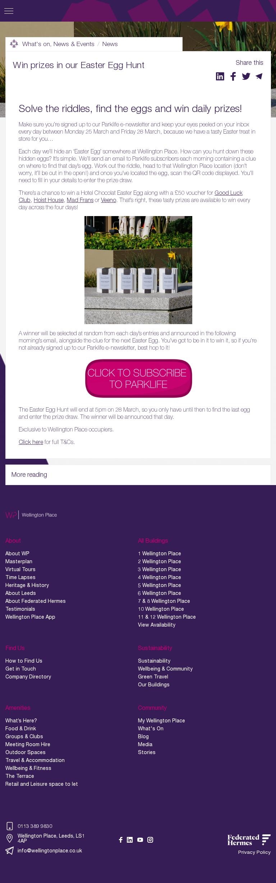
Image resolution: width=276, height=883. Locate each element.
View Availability (156, 624)
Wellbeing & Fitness (28, 768)
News (110, 44)
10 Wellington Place (161, 608)
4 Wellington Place (159, 577)
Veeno (108, 200)
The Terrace (19, 776)
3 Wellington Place (159, 569)
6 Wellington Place (159, 593)
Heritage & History (27, 585)
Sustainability (154, 660)
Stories (147, 752)
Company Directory (28, 676)
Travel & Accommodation (35, 760)
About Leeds (20, 593)
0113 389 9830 (35, 826)
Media (145, 744)
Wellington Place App (30, 616)
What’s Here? (21, 720)
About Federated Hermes (35, 601)
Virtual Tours (20, 569)
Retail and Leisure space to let (41, 783)
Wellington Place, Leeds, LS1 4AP (51, 838)
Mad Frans (80, 200)
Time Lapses (20, 577)
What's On (151, 728)
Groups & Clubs (24, 736)
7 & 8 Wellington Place (164, 601)
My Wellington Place (161, 720)
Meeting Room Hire (27, 744)
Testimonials (20, 608)
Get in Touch (20, 668)
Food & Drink (20, 728)
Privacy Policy (254, 852)
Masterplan (18, 561)
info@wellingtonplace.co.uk (50, 850)
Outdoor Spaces (25, 752)
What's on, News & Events (58, 44)
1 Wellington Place (159, 553)
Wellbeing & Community (165, 668)
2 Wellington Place (159, 561)
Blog (143, 736)
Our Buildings (154, 684)
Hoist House (49, 200)
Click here (31, 442)
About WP (17, 553)
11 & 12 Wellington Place (167, 616)
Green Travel (153, 676)
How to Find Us (23, 660)
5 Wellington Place (159, 585)
